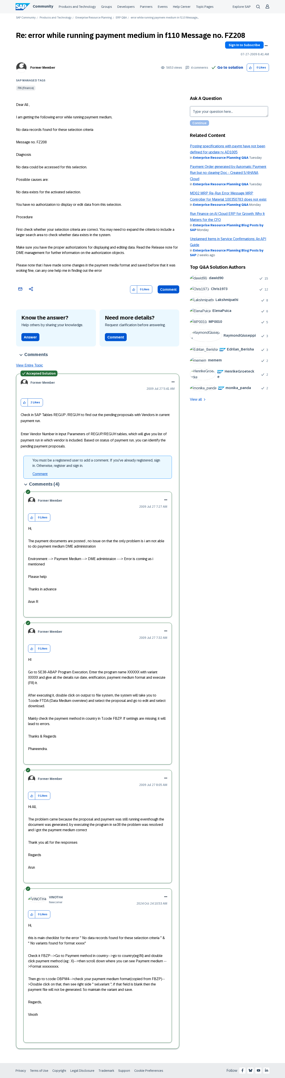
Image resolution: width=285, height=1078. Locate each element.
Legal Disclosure (82, 1070)
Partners (146, 6)
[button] (250, 68)
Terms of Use (39, 1070)
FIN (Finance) (26, 88)
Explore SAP (242, 6)
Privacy (21, 1070)
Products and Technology (77, 6)
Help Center (182, 6)
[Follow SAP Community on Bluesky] (250, 1070)
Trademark (106, 1070)
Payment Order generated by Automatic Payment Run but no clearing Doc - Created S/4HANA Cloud (228, 173)
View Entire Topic (29, 365)
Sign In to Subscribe (244, 45)
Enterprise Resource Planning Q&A (220, 157)
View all (196, 399)
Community (43, 6)
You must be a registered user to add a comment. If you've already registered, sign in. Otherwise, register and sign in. (96, 463)
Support (124, 1070)
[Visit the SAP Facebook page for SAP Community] (242, 1070)
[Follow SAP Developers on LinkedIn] (266, 1070)
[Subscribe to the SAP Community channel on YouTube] (258, 1070)
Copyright (59, 1070)
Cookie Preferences (148, 1070)
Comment (168, 289)
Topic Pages (205, 6)
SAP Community (26, 17)
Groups (106, 6)
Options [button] (266, 45)
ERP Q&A (121, 17)
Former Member (42, 67)
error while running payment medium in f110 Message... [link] (165, 17)
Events (163, 6)
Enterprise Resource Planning (93, 17)
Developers (126, 6)
